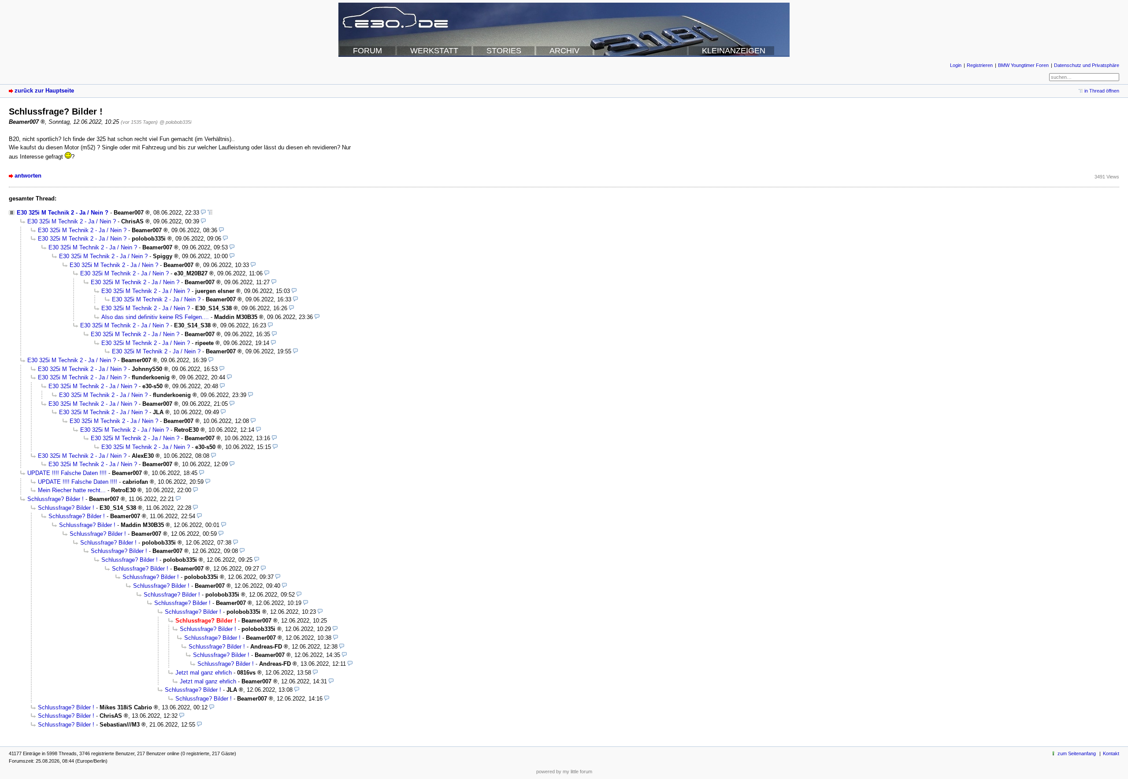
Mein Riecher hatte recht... (72, 490)
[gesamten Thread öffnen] (210, 212)
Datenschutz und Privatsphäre (1086, 65)
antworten (28, 175)
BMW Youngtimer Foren (1023, 65)
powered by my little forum (564, 771)
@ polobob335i (175, 122)
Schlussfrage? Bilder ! (55, 499)
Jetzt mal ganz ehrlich (203, 672)
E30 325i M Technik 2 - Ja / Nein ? (62, 212)
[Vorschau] (203, 212)
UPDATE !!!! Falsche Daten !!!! (67, 473)
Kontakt (1111, 753)
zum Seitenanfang (1077, 753)
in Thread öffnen (1101, 90)
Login (955, 65)
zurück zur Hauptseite (44, 90)
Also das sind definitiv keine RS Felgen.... (155, 317)
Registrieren (980, 65)
